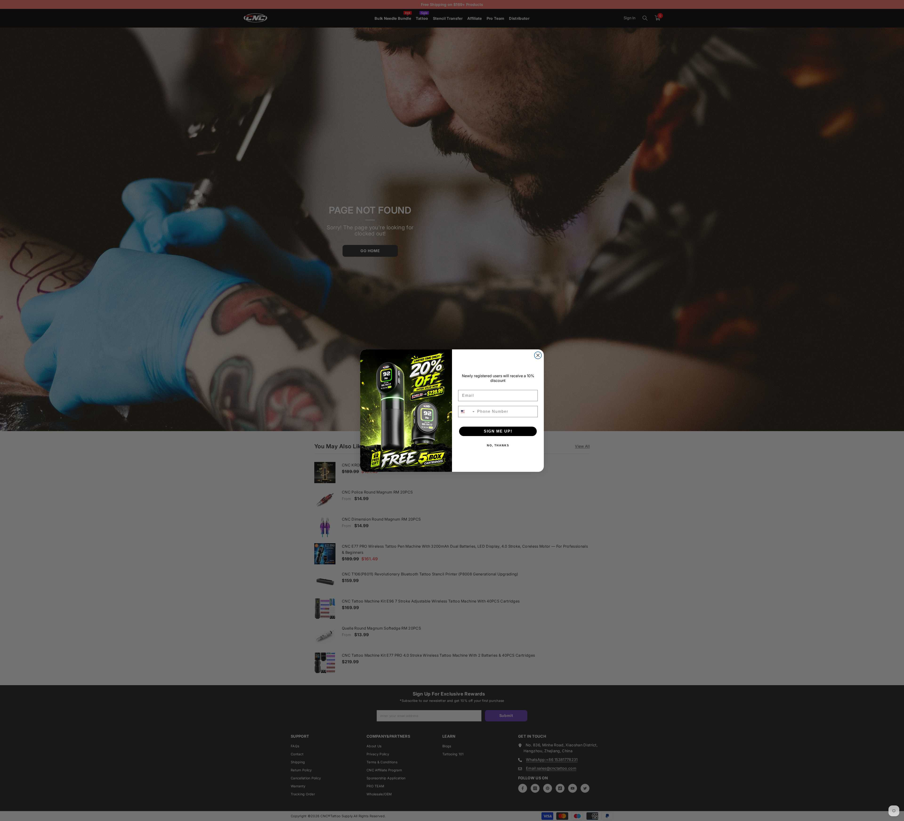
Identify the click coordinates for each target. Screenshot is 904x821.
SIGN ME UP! (498, 431)
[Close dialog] (537, 355)
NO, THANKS (498, 445)
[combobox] (466, 411)
